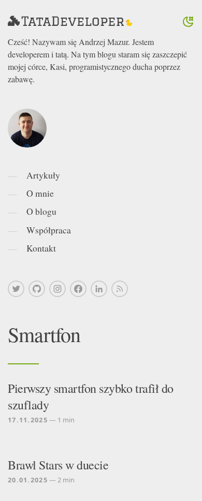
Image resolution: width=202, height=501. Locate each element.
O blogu (41, 211)
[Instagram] (57, 289)
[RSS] (119, 289)
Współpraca (48, 230)
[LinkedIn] (99, 289)
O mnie (40, 193)
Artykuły (43, 175)
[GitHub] (36, 289)
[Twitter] (16, 289)
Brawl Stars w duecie (58, 464)
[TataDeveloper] (70, 22)
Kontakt (41, 248)
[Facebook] (78, 289)
